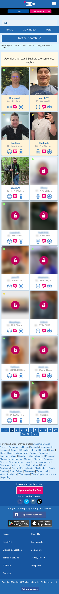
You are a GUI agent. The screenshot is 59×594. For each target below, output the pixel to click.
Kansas (33, 453)
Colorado (34, 447)
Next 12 (25, 434)
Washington (24, 474)
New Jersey (31, 462)
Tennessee (29, 471)
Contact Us (36, 550)
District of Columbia (19, 450)
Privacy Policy (38, 557)
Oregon (14, 468)
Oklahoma (5, 468)
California (24, 447)
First (5, 430)
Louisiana (4, 456)
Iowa (26, 453)
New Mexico (44, 462)
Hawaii (51, 450)
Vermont (4, 474)
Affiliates (7, 565)
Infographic (36, 565)
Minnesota (5, 459)
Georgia (43, 450)
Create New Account (41, 11)
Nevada (3, 462)
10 (55, 430)
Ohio (42, 465)
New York (4, 465)
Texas (39, 471)
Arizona (3, 447)
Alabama (37, 444)
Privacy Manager (30, 589)
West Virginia (37, 474)
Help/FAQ (7, 542)
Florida (34, 450)
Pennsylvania (26, 468)
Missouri (28, 459)
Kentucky (43, 453)
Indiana (18, 453)
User (49, 29)
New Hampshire (16, 462)
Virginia (13, 474)
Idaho (2, 453)
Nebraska (48, 459)
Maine (14, 456)
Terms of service (11, 557)
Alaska (46, 444)
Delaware (4, 450)
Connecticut (46, 447)
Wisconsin (51, 474)
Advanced (29, 29)
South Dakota (16, 471)
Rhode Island (41, 468)
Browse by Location (12, 550)
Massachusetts (36, 456)
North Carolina (17, 465)
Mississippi (17, 459)
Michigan (49, 456)
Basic (9, 29)
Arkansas (13, 447)
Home (6, 534)
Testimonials (37, 542)
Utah (46, 471)
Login (18, 11)
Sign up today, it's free (30, 490)
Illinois (10, 453)
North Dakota (32, 465)
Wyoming (5, 477)
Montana (38, 459)
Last (35, 434)
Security (7, 573)
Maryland (22, 456)
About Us (35, 534)
